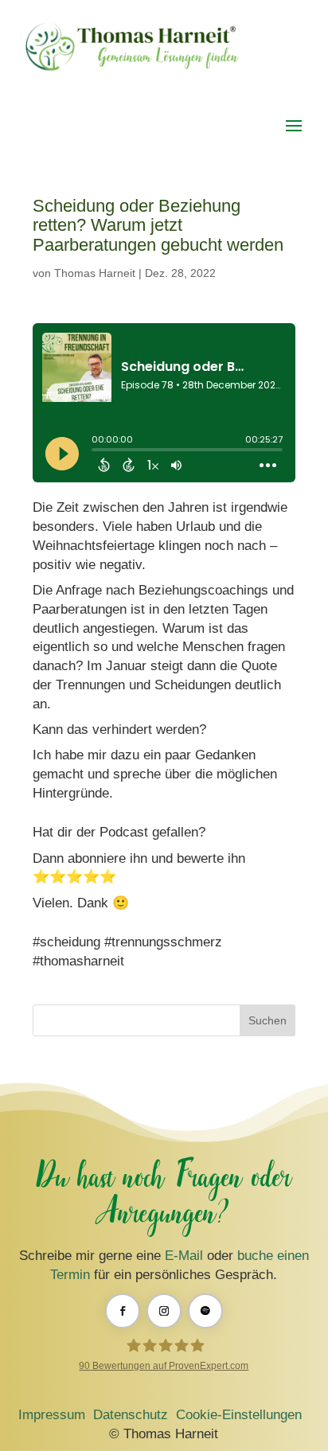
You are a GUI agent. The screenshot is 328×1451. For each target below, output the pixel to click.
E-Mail (184, 1255)
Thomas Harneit (94, 273)
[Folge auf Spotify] (205, 1310)
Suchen (267, 1020)
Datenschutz (130, 1414)
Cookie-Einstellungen (239, 1414)
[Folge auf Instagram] (164, 1310)
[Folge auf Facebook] (122, 1310)
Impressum (51, 1414)
